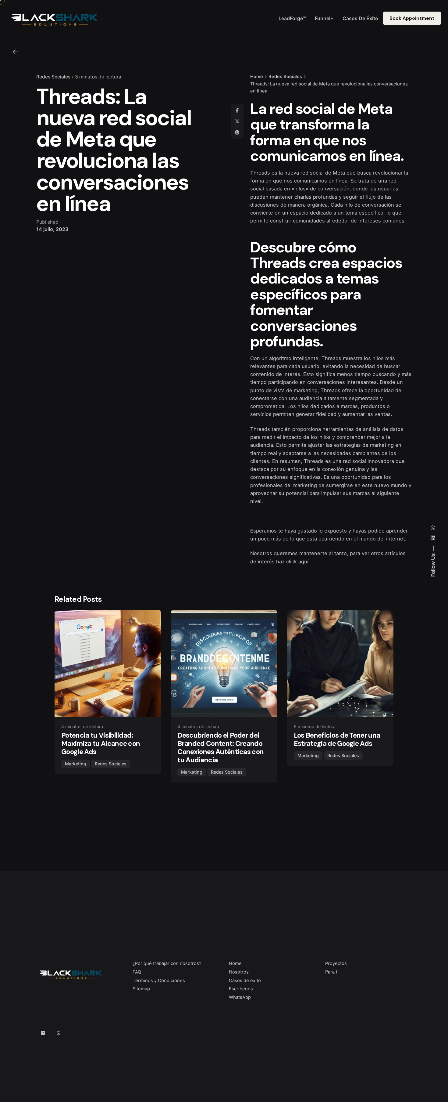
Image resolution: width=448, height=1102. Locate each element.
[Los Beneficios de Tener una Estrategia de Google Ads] (340, 663)
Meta (339, 173)
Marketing (75, 763)
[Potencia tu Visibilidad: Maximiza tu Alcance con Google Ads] (108, 663)
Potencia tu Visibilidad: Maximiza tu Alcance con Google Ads (100, 743)
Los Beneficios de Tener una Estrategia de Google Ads (337, 739)
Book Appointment (412, 18)
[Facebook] (237, 110)
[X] (237, 121)
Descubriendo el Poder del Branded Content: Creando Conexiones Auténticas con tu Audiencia (220, 747)
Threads (260, 173)
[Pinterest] (237, 132)
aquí (303, 561)
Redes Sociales (53, 77)
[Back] (15, 51)
